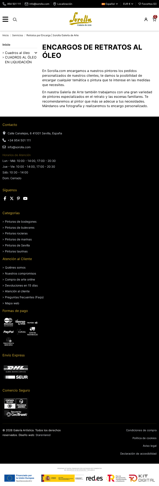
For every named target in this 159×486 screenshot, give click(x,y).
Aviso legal (150, 445)
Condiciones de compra (141, 430)
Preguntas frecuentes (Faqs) (24, 297)
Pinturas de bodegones (20, 221)
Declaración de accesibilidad (138, 453)
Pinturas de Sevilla (17, 245)
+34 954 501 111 (19, 140)
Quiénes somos (15, 267)
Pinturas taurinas (16, 251)
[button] (35, 52)
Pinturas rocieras (16, 233)
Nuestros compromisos (20, 273)
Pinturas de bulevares (19, 227)
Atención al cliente (17, 291)
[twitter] (11, 198)
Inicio (6, 44)
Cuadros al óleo (17, 53)
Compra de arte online (20, 279)
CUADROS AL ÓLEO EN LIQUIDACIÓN (20, 59)
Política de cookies (144, 438)
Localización (64, 3)
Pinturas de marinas (18, 239)
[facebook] (4, 198)
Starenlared (43, 435)
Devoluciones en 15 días (21, 285)
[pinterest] (18, 198)
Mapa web (12, 303)
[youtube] (25, 198)
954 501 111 (14, 3)
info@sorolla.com (39, 3)
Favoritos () (149, 3)
